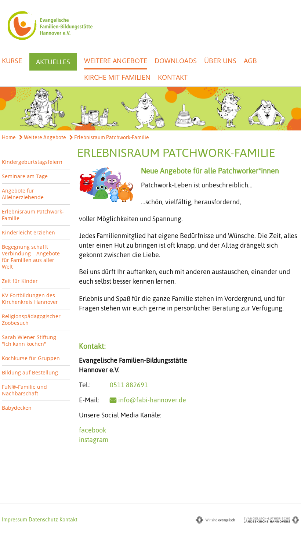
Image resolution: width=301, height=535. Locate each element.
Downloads (176, 60)
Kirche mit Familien (117, 77)
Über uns (220, 60)
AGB (250, 60)
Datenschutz (43, 520)
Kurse (12, 60)
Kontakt (173, 77)
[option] (150, 109)
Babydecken (17, 407)
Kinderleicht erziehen (28, 232)
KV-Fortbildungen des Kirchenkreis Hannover (30, 298)
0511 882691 (129, 385)
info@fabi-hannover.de (152, 400)
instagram (93, 440)
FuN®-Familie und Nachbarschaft (24, 390)
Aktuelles (53, 61)
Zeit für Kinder (20, 280)
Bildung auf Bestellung (30, 372)
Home (9, 137)
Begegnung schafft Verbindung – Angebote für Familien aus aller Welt (31, 256)
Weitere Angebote (115, 60)
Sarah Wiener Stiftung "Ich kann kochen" (29, 340)
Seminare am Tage (25, 176)
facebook (92, 430)
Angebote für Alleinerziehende (23, 194)
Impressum (14, 520)
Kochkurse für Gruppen (31, 358)
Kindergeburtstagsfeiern (32, 161)
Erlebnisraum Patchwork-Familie (111, 137)
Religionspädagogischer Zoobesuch (31, 319)
